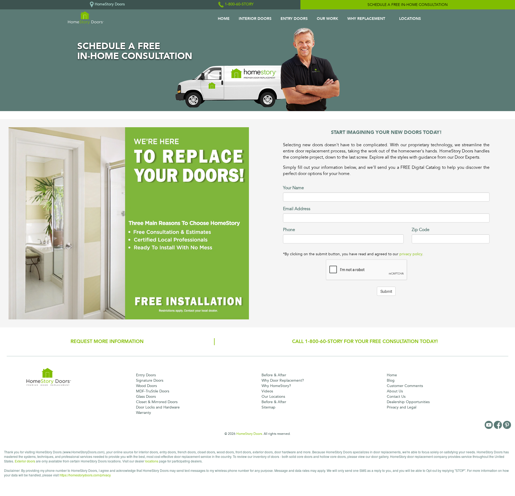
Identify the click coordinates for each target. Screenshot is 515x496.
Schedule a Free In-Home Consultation (407, 4)
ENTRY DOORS (294, 18)
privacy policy (410, 254)
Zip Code (420, 229)
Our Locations (273, 396)
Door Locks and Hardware (158, 407)
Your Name (293, 188)
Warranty (143, 412)
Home (392, 375)
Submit (386, 291)
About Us (395, 391)
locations (151, 461)
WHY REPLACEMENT (366, 18)
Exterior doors (25, 461)
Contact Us (396, 396)
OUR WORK (327, 18)
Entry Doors (146, 375)
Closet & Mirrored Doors (157, 402)
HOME (224, 18)
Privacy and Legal (401, 407)
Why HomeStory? (276, 386)
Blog (391, 380)
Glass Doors (146, 396)
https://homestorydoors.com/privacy (85, 475)
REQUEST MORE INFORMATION (107, 341)
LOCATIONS (410, 18)
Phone (289, 229)
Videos (267, 391)
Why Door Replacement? (283, 380)
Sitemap (268, 407)
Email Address (296, 208)
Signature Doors (149, 380)
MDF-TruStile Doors (152, 391)
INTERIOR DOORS (255, 18)
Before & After (274, 375)
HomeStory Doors (249, 434)
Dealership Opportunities (408, 402)
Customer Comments (405, 386)
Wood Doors (146, 386)
